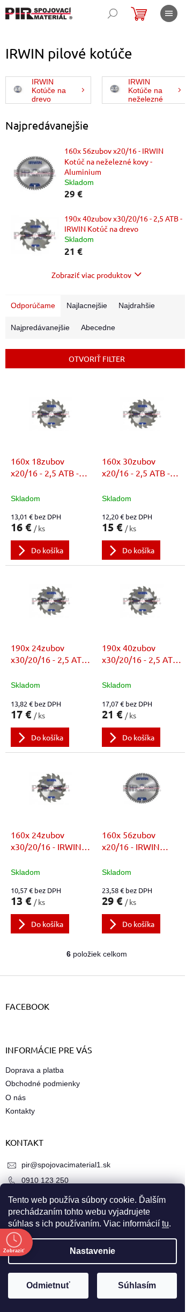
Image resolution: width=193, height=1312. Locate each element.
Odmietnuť (48, 1285)
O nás (15, 1097)
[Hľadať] (112, 13)
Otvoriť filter (97, 358)
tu (165, 1223)
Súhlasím (137, 1285)
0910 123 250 (45, 1180)
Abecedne (98, 327)
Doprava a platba (34, 1070)
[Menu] (169, 13)
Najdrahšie (136, 305)
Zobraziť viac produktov (91, 275)
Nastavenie (92, 1251)
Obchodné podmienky (42, 1083)
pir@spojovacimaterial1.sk (65, 1164)
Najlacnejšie (86, 305)
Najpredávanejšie (40, 327)
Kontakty (20, 1111)
